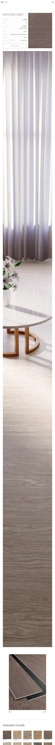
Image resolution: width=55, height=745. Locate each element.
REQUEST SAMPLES (14, 45)
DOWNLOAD (24, 40)
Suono (25, 19)
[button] (53, 2)
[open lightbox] (40, 30)
